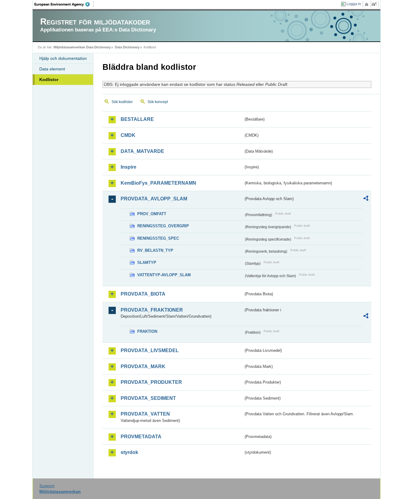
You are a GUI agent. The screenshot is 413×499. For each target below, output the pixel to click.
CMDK (128, 135)
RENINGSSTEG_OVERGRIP (163, 226)
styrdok (129, 452)
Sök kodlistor (122, 102)
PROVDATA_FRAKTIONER (152, 310)
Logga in (353, 4)
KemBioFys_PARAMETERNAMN (158, 183)
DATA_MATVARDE (142, 151)
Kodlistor (48, 79)
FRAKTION (147, 331)
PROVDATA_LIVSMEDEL (150, 350)
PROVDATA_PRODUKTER (151, 382)
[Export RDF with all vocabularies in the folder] (365, 199)
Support (46, 485)
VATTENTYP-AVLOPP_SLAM (164, 275)
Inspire (128, 167)
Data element (52, 68)
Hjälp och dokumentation (63, 58)
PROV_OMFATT (151, 214)
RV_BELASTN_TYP (155, 250)
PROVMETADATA (141, 436)
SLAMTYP (146, 262)
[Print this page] (367, 4)
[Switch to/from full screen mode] (375, 4)
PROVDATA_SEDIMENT (148, 398)
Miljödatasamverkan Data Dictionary (82, 47)
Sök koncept (158, 102)
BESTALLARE (137, 119)
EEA (64, 4)
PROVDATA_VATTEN (145, 413)
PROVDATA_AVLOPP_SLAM (154, 198)
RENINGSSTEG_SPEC (158, 238)
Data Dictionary (127, 47)
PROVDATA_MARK (143, 366)
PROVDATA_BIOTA (143, 293)
